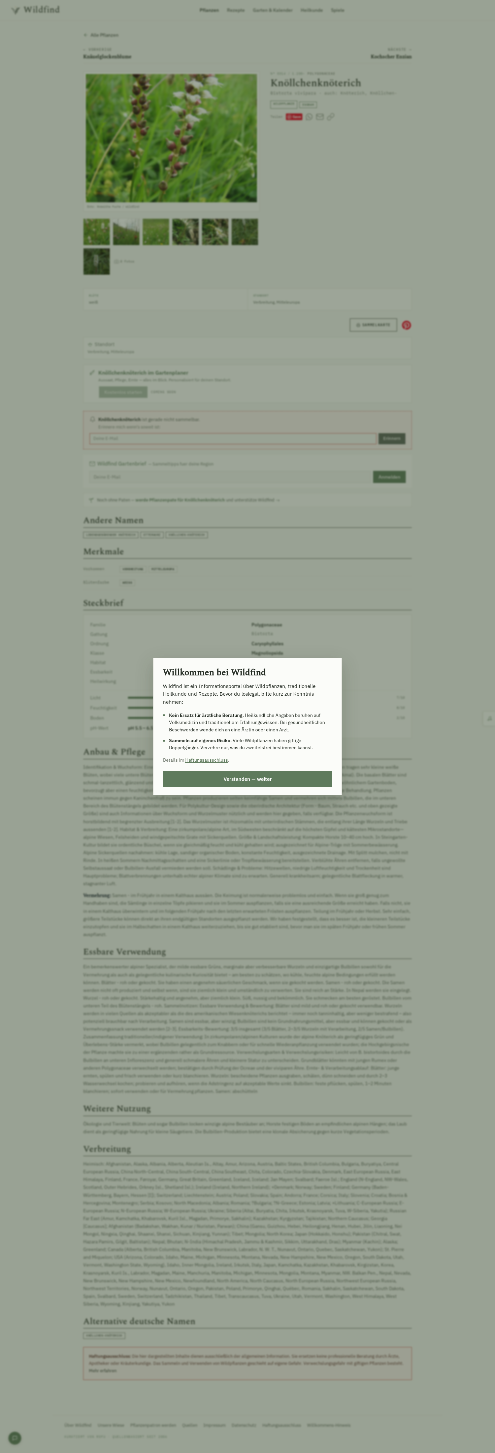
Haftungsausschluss (206, 760)
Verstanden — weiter (248, 778)
